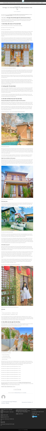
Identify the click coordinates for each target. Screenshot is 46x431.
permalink (25, 392)
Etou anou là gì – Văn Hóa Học (27, 402)
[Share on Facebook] (14, 389)
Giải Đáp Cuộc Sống (17, 6)
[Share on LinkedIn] (20, 389)
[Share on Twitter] (15, 389)
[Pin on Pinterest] (18, 389)
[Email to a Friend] (17, 389)
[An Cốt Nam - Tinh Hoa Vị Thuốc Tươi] (23, 1)
